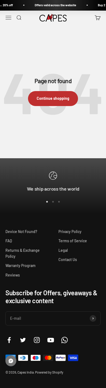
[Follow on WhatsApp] (64, 340)
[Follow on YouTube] (50, 340)
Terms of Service (72, 240)
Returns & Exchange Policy (22, 253)
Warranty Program (20, 265)
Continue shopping (53, 98)
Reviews (12, 275)
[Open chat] (10, 360)
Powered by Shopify (49, 372)
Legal (63, 250)
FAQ (8, 240)
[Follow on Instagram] (36, 340)
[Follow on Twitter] (23, 340)
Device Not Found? (21, 231)
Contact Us (67, 259)
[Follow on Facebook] (9, 340)
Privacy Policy (70, 231)
